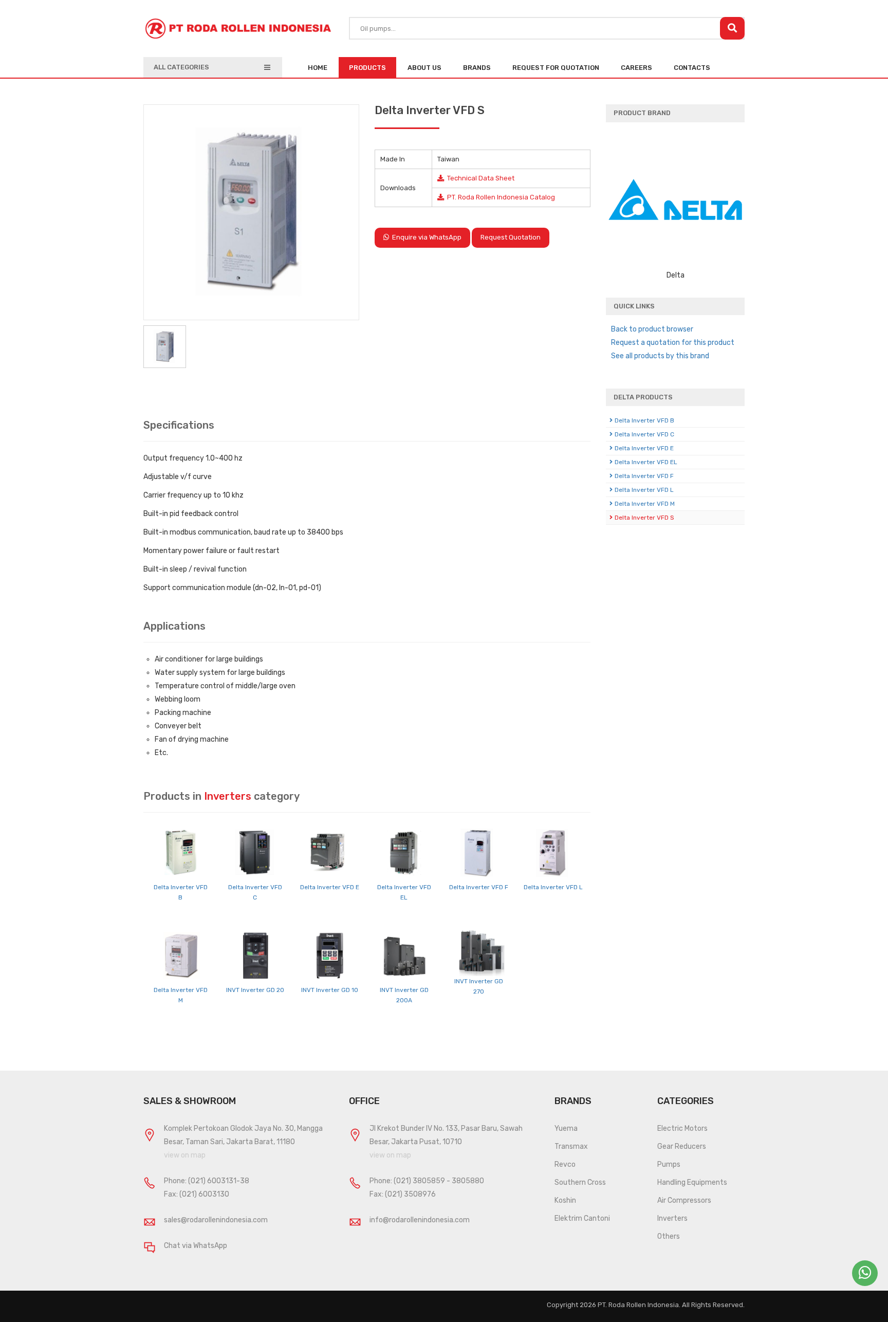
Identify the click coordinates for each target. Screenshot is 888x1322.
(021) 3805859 (419, 1181)
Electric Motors (682, 1128)
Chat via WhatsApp (195, 1245)
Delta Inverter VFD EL (646, 462)
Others (668, 1236)
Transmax (571, 1146)
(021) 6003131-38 (218, 1181)
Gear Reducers (681, 1146)
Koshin (565, 1200)
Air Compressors (684, 1200)
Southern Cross (580, 1182)
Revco (565, 1164)
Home (317, 67)
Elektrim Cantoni (582, 1218)
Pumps (668, 1164)
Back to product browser (652, 329)
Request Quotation (510, 237)
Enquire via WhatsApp (425, 237)
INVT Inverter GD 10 (329, 990)
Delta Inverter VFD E (329, 887)
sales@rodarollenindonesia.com (216, 1220)
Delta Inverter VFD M (645, 503)
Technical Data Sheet (479, 178)
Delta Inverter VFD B (644, 420)
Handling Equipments (692, 1182)
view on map (185, 1155)
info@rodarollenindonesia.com (419, 1220)
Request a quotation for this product (672, 342)
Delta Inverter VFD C (644, 434)
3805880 (468, 1181)
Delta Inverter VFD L (553, 887)
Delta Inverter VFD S (644, 517)
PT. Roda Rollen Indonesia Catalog (499, 197)
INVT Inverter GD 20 (255, 990)
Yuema (566, 1128)
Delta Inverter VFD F (478, 887)
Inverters (672, 1218)
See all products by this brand (660, 356)
